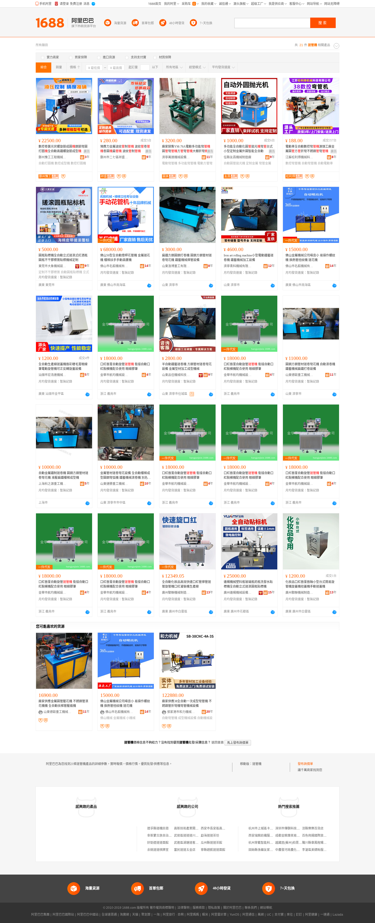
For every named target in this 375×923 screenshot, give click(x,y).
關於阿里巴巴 (232, 907)
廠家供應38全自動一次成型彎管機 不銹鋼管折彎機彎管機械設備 (187, 703)
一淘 (157, 914)
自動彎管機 (309, 163)
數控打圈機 (78, 163)
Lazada (338, 914)
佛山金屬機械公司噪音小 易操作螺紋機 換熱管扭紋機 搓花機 (310, 258)
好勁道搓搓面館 (158, 842)
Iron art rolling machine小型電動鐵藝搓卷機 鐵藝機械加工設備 (248, 258)
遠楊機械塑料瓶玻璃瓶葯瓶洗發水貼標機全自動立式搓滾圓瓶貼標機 (248, 584)
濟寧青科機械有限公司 (238, 266)
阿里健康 (311, 914)
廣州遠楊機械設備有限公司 (238, 592)
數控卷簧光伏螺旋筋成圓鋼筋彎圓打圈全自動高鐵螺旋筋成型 (63, 149)
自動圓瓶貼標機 (71, 272)
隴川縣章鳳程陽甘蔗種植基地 (322, 842)
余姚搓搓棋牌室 (158, 850)
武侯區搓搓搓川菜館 (188, 835)
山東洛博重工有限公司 (176, 266)
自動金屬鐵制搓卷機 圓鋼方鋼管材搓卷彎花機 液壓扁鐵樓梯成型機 (63, 475)
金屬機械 (119, 718)
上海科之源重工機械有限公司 (53, 484)
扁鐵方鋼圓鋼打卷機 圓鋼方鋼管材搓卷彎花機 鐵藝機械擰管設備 (187, 258)
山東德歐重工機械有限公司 (299, 375)
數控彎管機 (293, 163)
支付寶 (279, 914)
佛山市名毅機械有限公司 (114, 266)
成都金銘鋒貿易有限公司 (292, 835)
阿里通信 (248, 914)
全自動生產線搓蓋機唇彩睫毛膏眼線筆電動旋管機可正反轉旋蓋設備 (63, 366)
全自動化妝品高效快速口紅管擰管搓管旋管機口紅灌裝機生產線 (186, 584)
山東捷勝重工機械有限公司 (114, 484)
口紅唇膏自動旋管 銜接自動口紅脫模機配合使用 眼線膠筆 (125, 366)
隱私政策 (214, 907)
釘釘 (299, 914)
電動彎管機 (169, 163)
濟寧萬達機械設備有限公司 (176, 157)
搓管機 (256, 764)
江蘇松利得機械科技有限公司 (299, 157)
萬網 (261, 914)
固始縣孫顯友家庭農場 (263, 850)
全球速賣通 (109, 914)
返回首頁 (217, 742)
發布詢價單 (305, 764)
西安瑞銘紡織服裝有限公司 (266, 835)
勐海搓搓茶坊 (210, 835)
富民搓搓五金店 (184, 850)
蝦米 (205, 914)
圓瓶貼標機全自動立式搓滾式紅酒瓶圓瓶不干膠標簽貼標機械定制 (63, 258)
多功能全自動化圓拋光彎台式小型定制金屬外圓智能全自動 (248, 149)
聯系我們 (251, 907)
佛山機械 (106, 718)
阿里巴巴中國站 (87, 914)
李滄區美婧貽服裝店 (316, 850)
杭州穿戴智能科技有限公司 (266, 842)
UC (269, 914)
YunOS (234, 914)
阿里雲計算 (219, 914)
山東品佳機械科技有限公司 (176, 375)
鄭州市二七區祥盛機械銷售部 (114, 157)
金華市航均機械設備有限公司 (114, 375)
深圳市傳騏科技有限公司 (292, 828)
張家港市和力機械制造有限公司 (181, 712)
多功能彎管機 (187, 163)
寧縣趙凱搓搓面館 (213, 850)
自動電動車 (325, 163)
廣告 (87, 151)
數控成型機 (62, 163)
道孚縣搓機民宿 (158, 828)
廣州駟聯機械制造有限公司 (176, 592)
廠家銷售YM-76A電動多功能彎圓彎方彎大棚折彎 (186, 149)
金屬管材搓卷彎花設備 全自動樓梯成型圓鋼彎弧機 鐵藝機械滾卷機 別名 (125, 475)
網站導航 (266, 907)
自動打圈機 (46, 163)
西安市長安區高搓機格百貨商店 (222, 828)
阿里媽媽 (193, 914)
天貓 (135, 914)
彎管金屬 (265, 163)
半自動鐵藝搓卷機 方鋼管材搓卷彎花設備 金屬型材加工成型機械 (187, 366)
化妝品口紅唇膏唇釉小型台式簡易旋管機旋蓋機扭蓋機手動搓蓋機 (309, 584)
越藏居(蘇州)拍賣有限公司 (293, 842)
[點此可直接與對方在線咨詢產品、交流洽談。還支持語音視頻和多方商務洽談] (149, 285)
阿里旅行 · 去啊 (173, 914)
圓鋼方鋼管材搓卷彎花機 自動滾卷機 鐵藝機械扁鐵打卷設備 (310, 366)
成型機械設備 (187, 718)
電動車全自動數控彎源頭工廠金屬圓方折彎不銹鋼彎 (309, 149)
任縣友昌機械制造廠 (237, 157)
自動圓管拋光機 (234, 163)
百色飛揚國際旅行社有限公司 (322, 835)
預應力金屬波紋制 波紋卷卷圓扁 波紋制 (125, 149)
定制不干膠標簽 (49, 272)
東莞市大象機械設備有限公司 (53, 266)
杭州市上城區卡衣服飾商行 (266, 828)
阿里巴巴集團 (40, 914)
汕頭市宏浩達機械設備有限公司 (53, 375)
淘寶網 (124, 914)
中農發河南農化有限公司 (292, 850)
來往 (290, 914)
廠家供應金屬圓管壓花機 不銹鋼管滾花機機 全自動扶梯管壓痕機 (63, 703)
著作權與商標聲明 (162, 907)
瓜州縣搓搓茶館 (211, 842)
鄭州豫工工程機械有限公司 (53, 157)
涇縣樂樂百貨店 (312, 828)
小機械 (130, 718)
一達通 (325, 914)
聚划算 (146, 914)
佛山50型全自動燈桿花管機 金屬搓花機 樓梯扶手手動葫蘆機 (125, 258)
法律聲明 (183, 907)
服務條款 (199, 907)
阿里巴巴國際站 (63, 914)
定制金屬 (252, 163)
